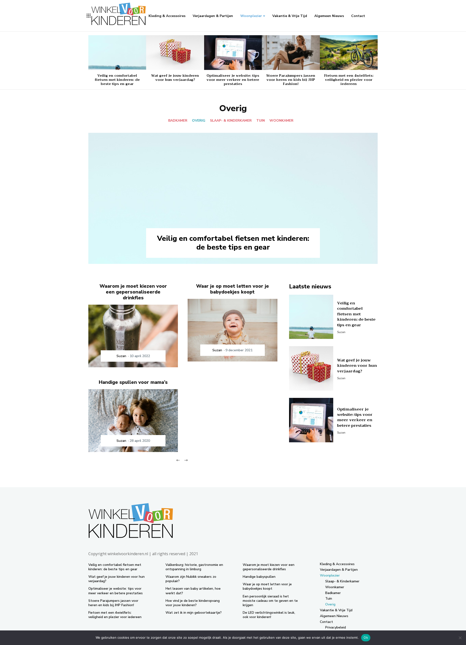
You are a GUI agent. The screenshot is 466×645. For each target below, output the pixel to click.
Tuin (260, 120)
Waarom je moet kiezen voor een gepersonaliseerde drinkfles (133, 292)
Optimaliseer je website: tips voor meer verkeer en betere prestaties (233, 80)
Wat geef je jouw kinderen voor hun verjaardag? (175, 78)
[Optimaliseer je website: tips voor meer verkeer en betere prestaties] (233, 52)
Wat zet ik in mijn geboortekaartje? (194, 612)
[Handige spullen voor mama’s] (133, 420)
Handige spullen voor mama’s (133, 382)
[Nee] (460, 637)
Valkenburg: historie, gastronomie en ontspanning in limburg (194, 566)
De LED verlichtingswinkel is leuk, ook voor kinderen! (269, 614)
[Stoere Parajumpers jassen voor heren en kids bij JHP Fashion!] (291, 52)
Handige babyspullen (259, 576)
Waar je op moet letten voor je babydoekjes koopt (232, 289)
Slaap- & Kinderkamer (231, 120)
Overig (198, 120)
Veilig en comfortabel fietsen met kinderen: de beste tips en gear (117, 80)
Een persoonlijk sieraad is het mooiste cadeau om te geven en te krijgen (270, 600)
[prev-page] (178, 460)
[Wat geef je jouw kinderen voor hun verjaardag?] (175, 52)
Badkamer (177, 120)
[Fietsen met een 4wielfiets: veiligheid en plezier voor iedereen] (349, 52)
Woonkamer (281, 120)
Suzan (121, 356)
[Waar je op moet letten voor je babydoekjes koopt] (232, 330)
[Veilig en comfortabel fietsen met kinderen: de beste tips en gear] (117, 52)
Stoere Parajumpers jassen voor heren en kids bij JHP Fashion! (290, 80)
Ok (366, 637)
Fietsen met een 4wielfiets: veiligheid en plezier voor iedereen (349, 80)
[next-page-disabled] (186, 460)
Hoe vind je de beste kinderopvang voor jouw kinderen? (193, 602)
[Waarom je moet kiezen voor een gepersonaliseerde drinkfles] (133, 336)
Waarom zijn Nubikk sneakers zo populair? (191, 578)
